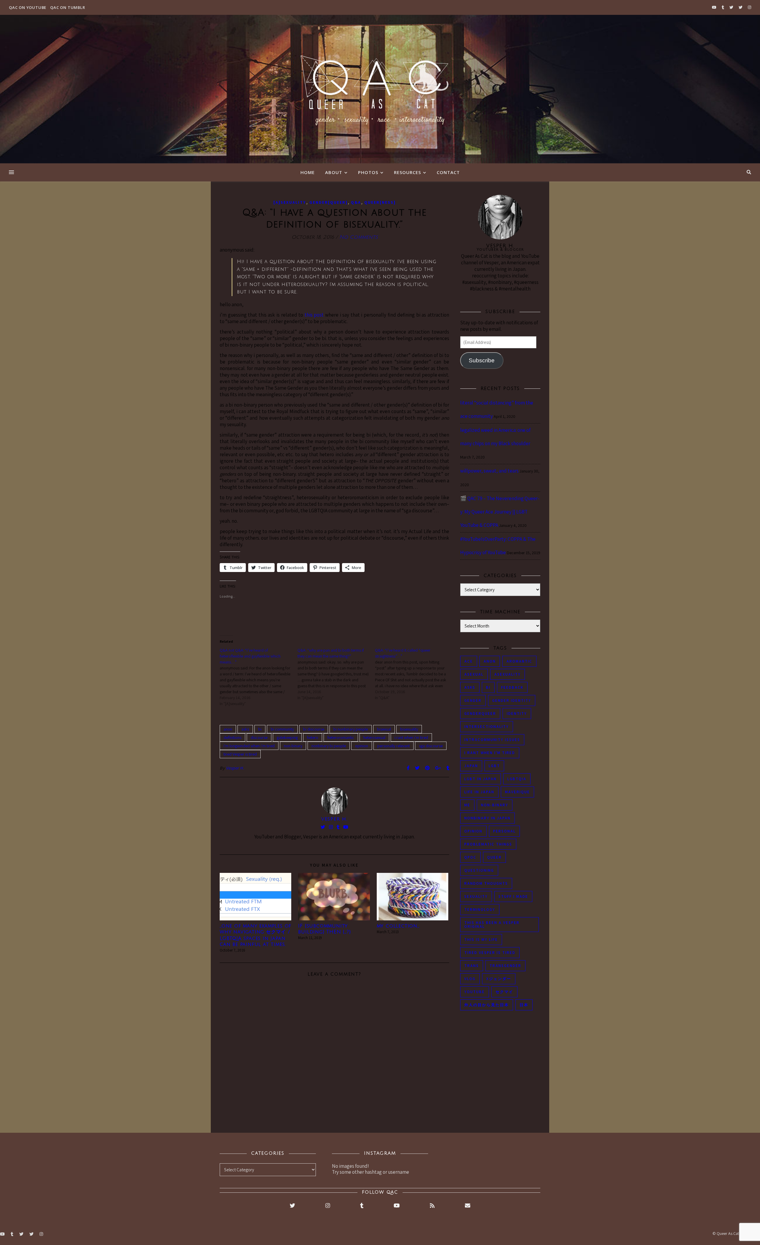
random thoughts (486, 883)
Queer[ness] (380, 202)
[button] (255, 896)
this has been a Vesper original (492, 924)
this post (314, 315)
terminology (479, 909)
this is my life (481, 939)
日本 (524, 1004)
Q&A (356, 202)
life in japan (479, 791)
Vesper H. (235, 768)
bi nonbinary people (350, 729)
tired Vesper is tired (240, 754)
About (333, 172)
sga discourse (431, 745)
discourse (259, 737)
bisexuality (409, 729)
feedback (512, 687)
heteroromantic (340, 737)
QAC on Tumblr (67, 7)
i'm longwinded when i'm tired (249, 745)
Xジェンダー (498, 978)
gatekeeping (287, 737)
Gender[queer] (328, 202)
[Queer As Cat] (380, 89)
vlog (470, 978)
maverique (517, 791)
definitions (232, 737)
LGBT (494, 765)
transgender (505, 965)
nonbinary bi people (328, 745)
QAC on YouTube (27, 7)
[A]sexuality (289, 202)
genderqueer (480, 713)
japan (471, 765)
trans (471, 965)
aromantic (519, 661)
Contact (448, 172)
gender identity (511, 700)
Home (307, 172)
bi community (282, 729)
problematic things (488, 844)
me (467, 805)
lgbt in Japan (480, 778)
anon (228, 729)
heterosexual (374, 737)
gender (473, 700)
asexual (474, 674)
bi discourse (313, 729)
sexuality (476, 896)
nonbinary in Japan (487, 818)
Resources (407, 172)
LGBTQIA (516, 778)
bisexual (384, 729)
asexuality (507, 674)
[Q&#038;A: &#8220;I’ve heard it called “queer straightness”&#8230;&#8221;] (414, 674)
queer (494, 857)
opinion (361, 745)
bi (260, 729)
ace (468, 661)
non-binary (293, 745)
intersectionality (486, 726)
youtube (474, 991)
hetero (312, 737)
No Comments (358, 237)
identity (517, 713)
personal (504, 831)
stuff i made (513, 896)
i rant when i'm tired (411, 737)
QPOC (470, 857)
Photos (368, 172)
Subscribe (482, 360)
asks (245, 729)
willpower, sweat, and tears (489, 470)
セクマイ (504, 991)
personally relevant (393, 745)
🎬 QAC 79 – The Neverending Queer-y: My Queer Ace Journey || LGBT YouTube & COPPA (499, 511)
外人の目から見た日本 (486, 1004)
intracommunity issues (492, 739)
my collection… (398, 926)
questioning (479, 870)
